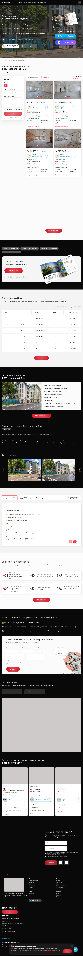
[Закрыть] (72, 946)
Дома (57, 893)
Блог (30, 884)
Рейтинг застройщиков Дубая (49, 248)
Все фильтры (77, 306)
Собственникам (33, 880)
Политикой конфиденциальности (51, 950)
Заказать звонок (10, 911)
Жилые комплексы (61, 886)
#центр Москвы (6, 429)
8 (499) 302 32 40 (10, 908)
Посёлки (58, 895)
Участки (58, 897)
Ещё (39, 116)
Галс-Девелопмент (58, 406)
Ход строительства (25, 497)
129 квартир (57, 391)
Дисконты (46, 77)
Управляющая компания (73, 497)
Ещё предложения (41, 357)
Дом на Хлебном (35, 789)
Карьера (31, 887)
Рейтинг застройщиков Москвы (11, 252)
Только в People (33, 77)
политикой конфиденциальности (29, 660)
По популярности (77, 78)
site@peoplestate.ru (7, 938)
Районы (58, 880)
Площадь (8, 648)
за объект (12, 89)
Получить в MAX (67, 42)
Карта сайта (32, 886)
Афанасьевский (7, 789)
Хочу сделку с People (41, 599)
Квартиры (59, 882)
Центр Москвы (6, 786)
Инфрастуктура (41, 498)
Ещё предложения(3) (53, 230)
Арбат (21, 2)
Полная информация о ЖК (41, 415)
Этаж (23, 648)
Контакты (31, 882)
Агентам (34, 46)
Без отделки (19, 109)
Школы (57, 498)
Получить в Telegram (67, 36)
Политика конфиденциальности (10, 942)
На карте (26, 46)
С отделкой (8, 109)
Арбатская (43, 2)
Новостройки (60, 884)
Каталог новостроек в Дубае (10, 248)
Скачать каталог (13, 270)
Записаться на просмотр (36, 692)
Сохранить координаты (14, 692)
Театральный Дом (32, 111)
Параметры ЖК (9, 498)
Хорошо (67, 951)
